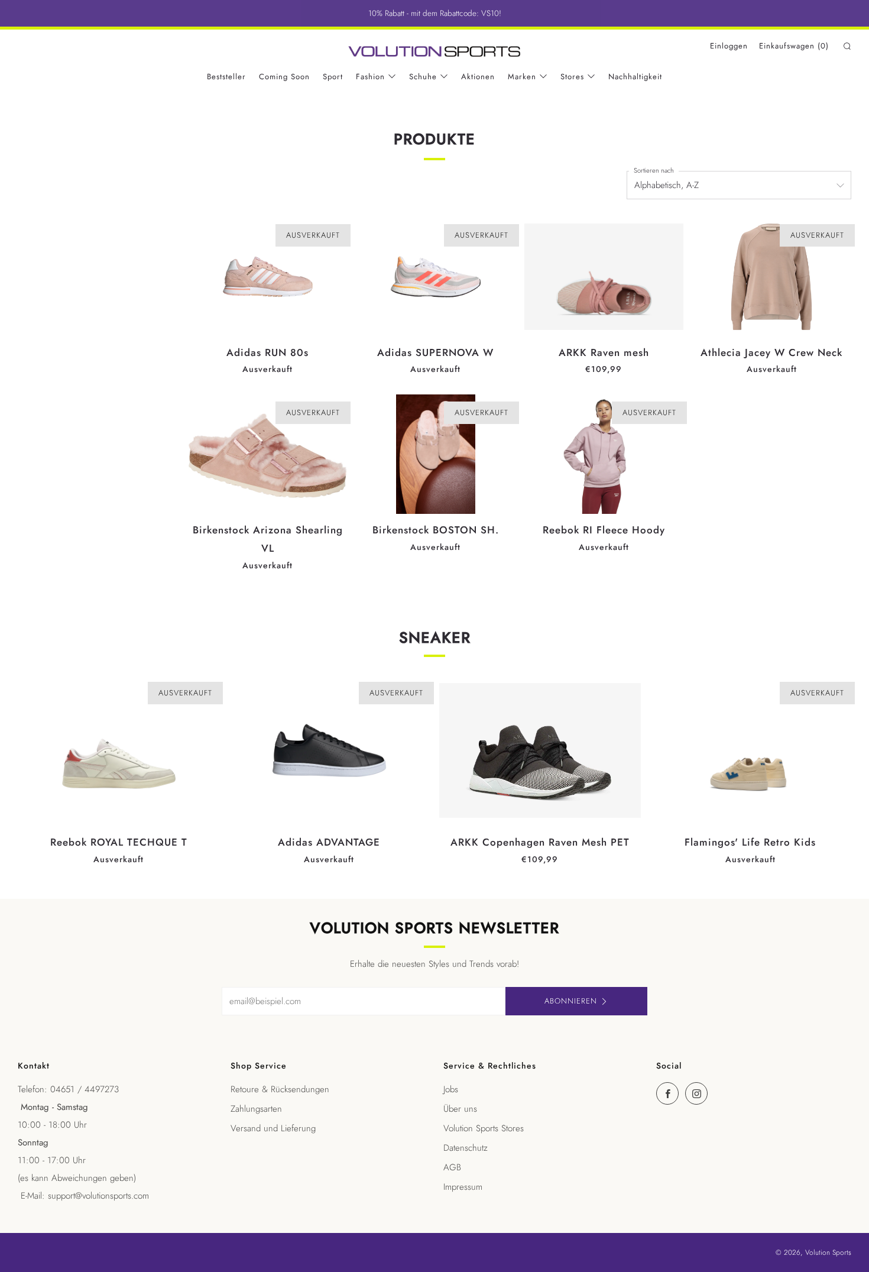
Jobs (450, 1089)
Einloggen (729, 45)
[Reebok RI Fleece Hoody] (603, 454)
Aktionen (478, 76)
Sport (333, 76)
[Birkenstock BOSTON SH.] (435, 454)
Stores (572, 76)
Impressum (462, 1186)
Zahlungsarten (256, 1108)
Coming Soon (284, 76)
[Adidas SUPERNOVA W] (435, 276)
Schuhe (423, 76)
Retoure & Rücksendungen (280, 1089)
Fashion (370, 76)
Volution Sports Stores (483, 1128)
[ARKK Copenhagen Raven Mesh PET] (540, 750)
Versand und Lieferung (273, 1128)
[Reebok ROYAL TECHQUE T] (118, 750)
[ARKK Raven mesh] (603, 276)
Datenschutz (465, 1147)
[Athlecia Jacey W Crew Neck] (771, 276)
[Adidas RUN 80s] (267, 276)
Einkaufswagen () (794, 45)
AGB (452, 1167)
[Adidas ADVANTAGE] (329, 750)
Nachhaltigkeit (635, 76)
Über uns (460, 1108)
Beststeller (226, 76)
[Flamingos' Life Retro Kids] (750, 750)
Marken (522, 76)
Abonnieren (570, 1000)
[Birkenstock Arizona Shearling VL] (267, 454)
